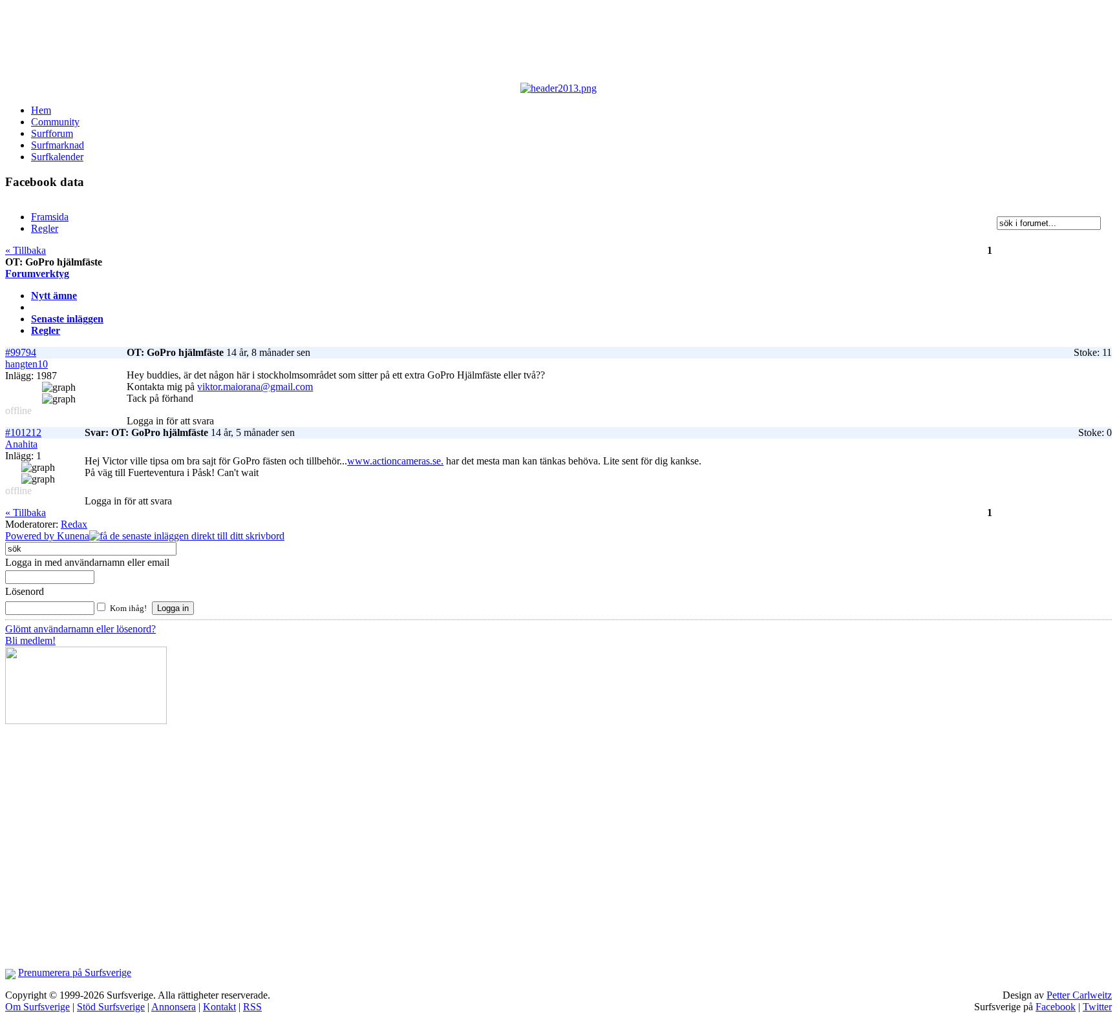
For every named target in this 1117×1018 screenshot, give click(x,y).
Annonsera (173, 1006)
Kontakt (219, 1006)
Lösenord (24, 591)
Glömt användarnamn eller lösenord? (80, 628)
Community (55, 121)
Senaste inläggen (67, 318)
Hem (41, 110)
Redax (74, 524)
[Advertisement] (322, 44)
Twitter (1097, 1006)
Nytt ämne (54, 295)
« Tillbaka (25, 250)
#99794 (20, 352)
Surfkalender (57, 156)
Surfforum (52, 133)
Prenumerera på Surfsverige (74, 972)
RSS (252, 1006)
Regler (45, 330)
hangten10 (26, 363)
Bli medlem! (30, 640)
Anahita (21, 444)
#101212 (23, 432)
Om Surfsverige (37, 1006)
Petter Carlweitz (1079, 995)
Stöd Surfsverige (111, 1006)
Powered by (31, 535)
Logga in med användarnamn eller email (87, 562)
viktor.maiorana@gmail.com (255, 386)
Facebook (1056, 1006)
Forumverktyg (37, 273)
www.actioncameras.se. (395, 460)
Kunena (73, 535)
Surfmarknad (57, 145)
